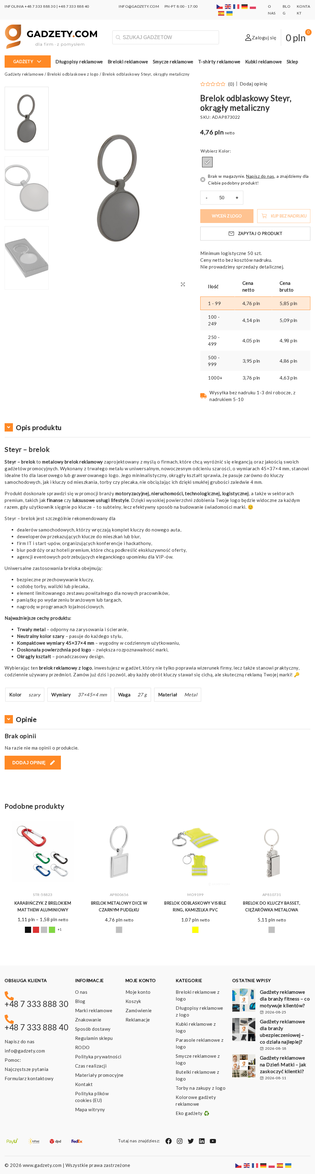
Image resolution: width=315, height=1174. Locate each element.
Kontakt (84, 1084)
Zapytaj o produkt (260, 233)
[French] (236, 6)
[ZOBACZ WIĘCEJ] (42, 851)
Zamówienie (139, 1010)
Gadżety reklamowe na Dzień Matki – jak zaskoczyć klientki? (283, 1064)
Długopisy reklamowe (79, 61)
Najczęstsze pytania (27, 1069)
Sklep (292, 61)
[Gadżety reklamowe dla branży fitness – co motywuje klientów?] (243, 1001)
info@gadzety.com (25, 1050)
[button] (27, 289)
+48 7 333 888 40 (73, 6)
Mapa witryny (90, 1109)
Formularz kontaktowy (29, 1078)
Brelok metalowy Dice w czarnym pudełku (119, 906)
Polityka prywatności (98, 1056)
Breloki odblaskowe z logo (73, 74)
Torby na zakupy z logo (200, 1088)
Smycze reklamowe (173, 61)
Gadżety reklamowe (24, 74)
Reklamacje (138, 1019)
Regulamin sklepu (94, 1038)
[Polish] (253, 6)
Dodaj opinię (254, 84)
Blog (80, 1001)
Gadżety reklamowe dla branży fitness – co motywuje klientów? (285, 998)
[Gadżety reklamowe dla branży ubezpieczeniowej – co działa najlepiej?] (243, 1030)
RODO (82, 1047)
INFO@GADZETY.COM (139, 6)
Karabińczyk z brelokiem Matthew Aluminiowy (42, 906)
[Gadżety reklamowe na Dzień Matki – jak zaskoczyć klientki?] (243, 1066)
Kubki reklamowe (263, 61)
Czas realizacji (91, 1066)
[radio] (207, 162)
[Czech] (220, 6)
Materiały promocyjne (99, 1075)
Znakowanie (88, 1019)
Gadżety (23, 61)
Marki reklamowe (94, 1010)
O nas (81, 992)
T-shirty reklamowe (219, 61)
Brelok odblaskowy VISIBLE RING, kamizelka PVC (195, 906)
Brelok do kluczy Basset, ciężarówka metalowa (271, 906)
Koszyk (133, 1001)
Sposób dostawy (93, 1029)
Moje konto (138, 992)
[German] (244, 6)
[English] (228, 6)
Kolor (224, 150)
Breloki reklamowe (128, 61)
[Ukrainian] (229, 13)
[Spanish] (221, 13)
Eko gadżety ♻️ (193, 1113)
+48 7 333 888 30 (40, 6)
